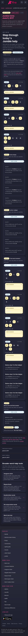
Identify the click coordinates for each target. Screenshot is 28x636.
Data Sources (14, 623)
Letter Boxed (7, 553)
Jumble (5, 556)
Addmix (5, 589)
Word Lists (6, 563)
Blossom (6, 595)
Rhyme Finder (7, 575)
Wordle (5, 534)
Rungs (5, 540)
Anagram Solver (7, 569)
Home (2, 8)
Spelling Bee (7, 546)
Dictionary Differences (9, 608)
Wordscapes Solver (8, 579)
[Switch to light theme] (25, 2)
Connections (6, 543)
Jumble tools (9, 8)
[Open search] (21, 2)
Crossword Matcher (8, 566)
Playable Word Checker (9, 572)
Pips (5, 601)
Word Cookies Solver (8, 582)
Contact (4, 623)
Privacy (20, 623)
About (8, 623)
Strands (5, 550)
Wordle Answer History (9, 537)
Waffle (5, 598)
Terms (3, 625)
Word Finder (6, 604)
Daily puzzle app (7, 615)
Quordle (5, 592)
